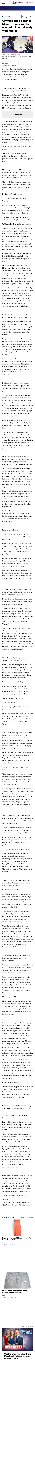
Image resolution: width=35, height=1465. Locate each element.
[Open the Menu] (3, 2)
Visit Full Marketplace (27, 1217)
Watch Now (29, 2)
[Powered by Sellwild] (30, 1326)
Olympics (6, 16)
